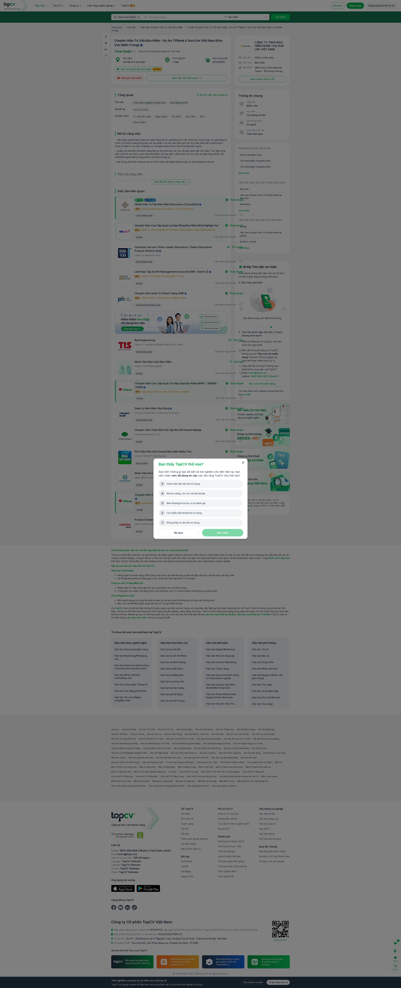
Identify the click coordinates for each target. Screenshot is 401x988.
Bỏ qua (178, 532)
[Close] (243, 462)
